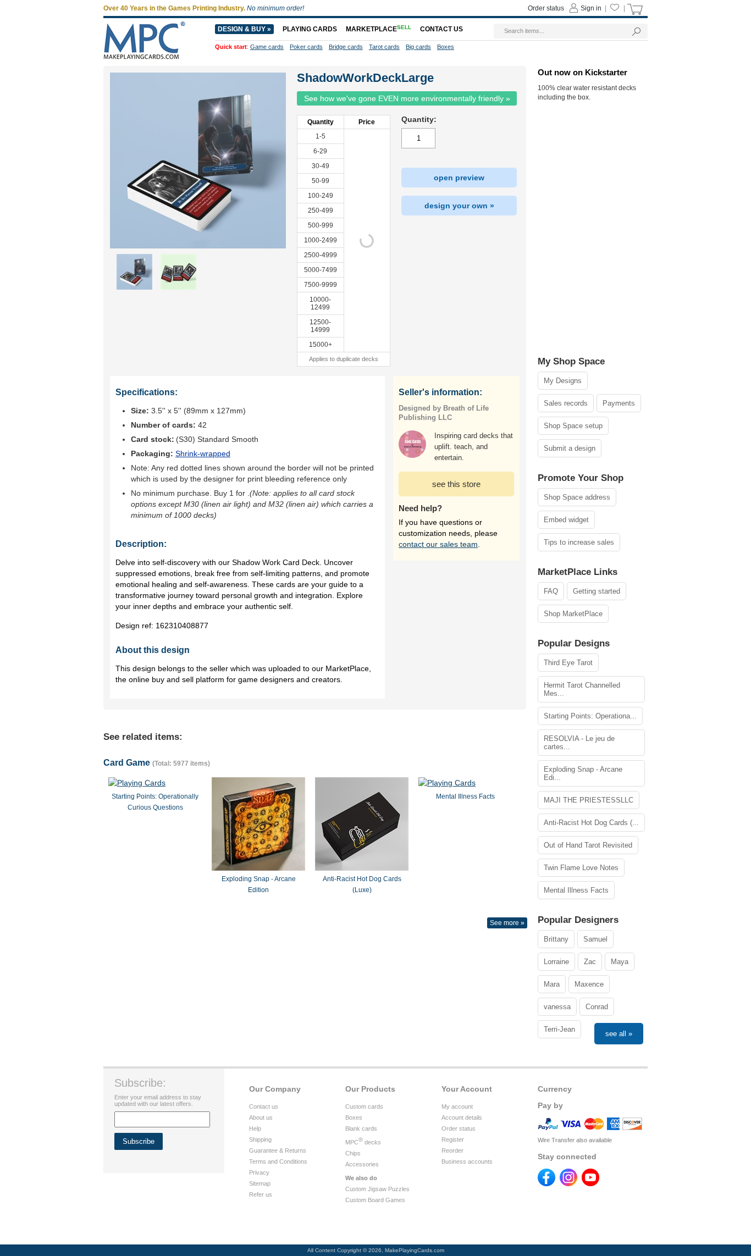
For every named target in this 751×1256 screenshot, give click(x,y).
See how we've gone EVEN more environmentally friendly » (407, 98)
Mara (552, 984)
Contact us (263, 1106)
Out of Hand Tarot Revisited (588, 845)
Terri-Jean (559, 1029)
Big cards (418, 46)
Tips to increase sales (579, 542)
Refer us (260, 1194)
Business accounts (467, 1161)
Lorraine (556, 962)
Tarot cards (384, 46)
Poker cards (306, 46)
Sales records (566, 403)
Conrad (597, 1007)
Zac (590, 962)
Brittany (556, 939)
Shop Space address (577, 497)
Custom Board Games (375, 1200)
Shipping (260, 1139)
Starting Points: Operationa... (590, 716)
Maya (619, 962)
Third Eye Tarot (568, 663)
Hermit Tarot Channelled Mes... (582, 689)
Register (452, 1139)
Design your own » (459, 205)
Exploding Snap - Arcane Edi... (583, 773)
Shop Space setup (573, 426)
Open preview (459, 177)
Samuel (595, 939)
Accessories (362, 1164)
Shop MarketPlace (573, 614)
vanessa (557, 1007)
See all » (618, 1034)
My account (457, 1106)
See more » (507, 923)
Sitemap (259, 1183)
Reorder (452, 1150)
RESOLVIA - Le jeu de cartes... (579, 742)
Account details (461, 1117)
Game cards (267, 46)
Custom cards (364, 1106)
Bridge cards (346, 46)
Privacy (259, 1172)
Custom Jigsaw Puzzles (377, 1189)
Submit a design (569, 448)
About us (261, 1117)
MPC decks (363, 1142)
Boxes (353, 1117)
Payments (619, 403)
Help (255, 1128)
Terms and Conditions (278, 1161)
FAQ (551, 591)
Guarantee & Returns (277, 1150)
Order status (458, 1128)
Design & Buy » (244, 29)
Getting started (596, 591)
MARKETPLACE (378, 29)
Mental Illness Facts (576, 890)
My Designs (563, 381)
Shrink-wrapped (202, 453)
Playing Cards (310, 29)
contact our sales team (438, 544)
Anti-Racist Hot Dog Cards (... (591, 822)
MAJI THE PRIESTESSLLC (588, 800)
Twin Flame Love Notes (581, 868)
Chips (353, 1153)
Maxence (589, 984)
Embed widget (566, 520)
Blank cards (361, 1128)
